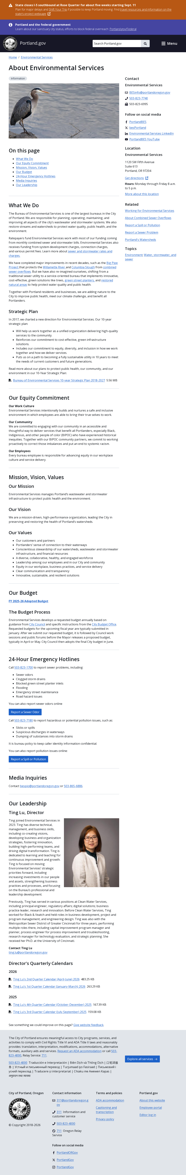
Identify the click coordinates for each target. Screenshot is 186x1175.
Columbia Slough (83, 267)
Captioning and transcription (106, 1110)
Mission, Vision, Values (31, 167)
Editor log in (148, 1115)
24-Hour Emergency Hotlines (35, 176)
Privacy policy (105, 1119)
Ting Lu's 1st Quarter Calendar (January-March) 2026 (49, 986)
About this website (152, 1100)
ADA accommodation (110, 1100)
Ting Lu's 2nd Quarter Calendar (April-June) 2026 (46, 979)
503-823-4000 (18, 1063)
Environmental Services (37, 57)
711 (44, 1055)
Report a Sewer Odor (25, 712)
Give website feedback (88, 1025)
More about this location (142, 194)
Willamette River (54, 267)
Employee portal (151, 1108)
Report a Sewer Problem (141, 232)
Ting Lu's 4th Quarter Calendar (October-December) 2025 (52, 1005)
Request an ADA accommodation (79, 1051)
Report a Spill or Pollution (28, 759)
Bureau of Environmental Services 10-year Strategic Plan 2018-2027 (59, 380)
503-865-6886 (73, 786)
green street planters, (80, 280)
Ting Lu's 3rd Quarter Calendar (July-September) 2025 (49, 1012)
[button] (169, 43)
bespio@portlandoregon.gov (39, 786)
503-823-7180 (23, 720)
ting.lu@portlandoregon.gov (28, 952)
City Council (37, 624)
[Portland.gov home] (24, 43)
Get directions (134, 178)
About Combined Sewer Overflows (148, 218)
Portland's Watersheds (140, 240)
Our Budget (24, 172)
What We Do (24, 159)
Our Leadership (26, 185)
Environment (134, 255)
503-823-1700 (23, 667)
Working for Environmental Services (149, 211)
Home (13, 57)
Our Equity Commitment (32, 163)
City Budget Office (104, 624)
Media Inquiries (26, 181)
